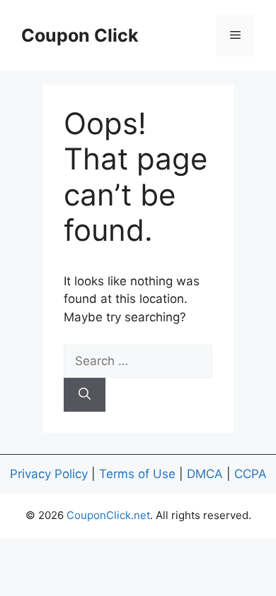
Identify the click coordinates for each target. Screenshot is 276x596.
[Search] (84, 395)
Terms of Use (137, 474)
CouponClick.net (108, 515)
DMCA (205, 474)
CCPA (250, 474)
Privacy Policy (49, 474)
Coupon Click (80, 35)
